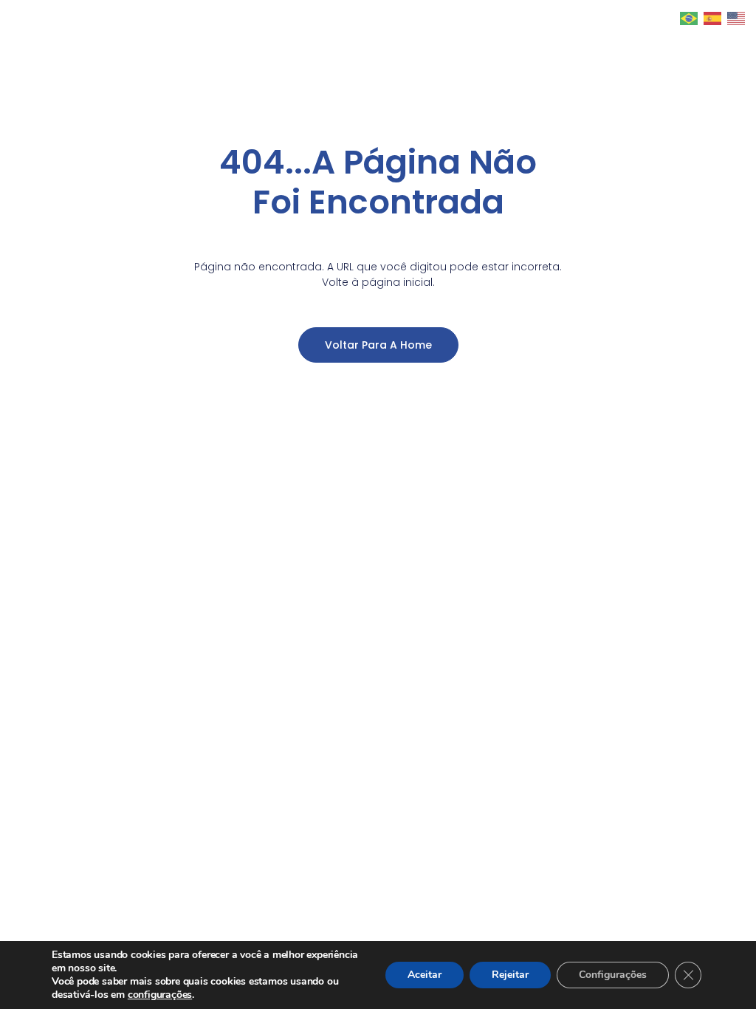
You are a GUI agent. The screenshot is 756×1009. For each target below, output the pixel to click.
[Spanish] (713, 17)
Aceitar (424, 975)
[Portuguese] (689, 17)
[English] (737, 17)
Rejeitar (510, 975)
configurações (160, 995)
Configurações (613, 975)
